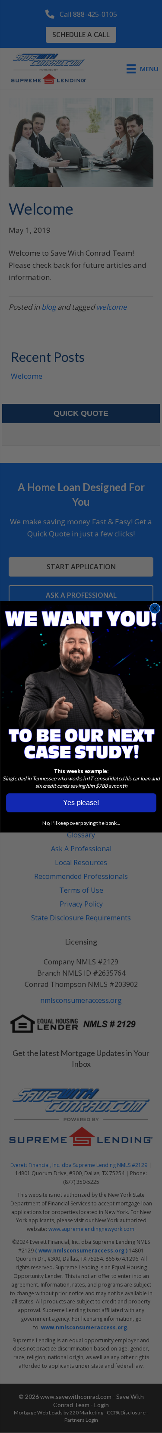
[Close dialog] (154, 608)
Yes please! (81, 802)
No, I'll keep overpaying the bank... (81, 822)
